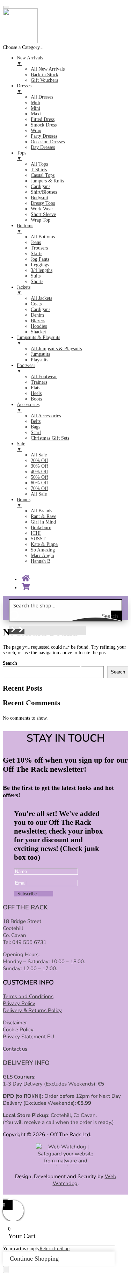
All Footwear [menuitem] (44, 376)
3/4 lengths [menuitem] (41, 270)
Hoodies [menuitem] (39, 326)
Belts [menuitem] (36, 421)
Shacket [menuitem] (38, 331)
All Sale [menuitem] (39, 454)
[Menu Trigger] (5, 7)
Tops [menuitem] (21, 155)
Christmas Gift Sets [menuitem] (50, 438)
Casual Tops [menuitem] (42, 175)
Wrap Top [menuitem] (40, 220)
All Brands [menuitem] (41, 510)
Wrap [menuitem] (36, 130)
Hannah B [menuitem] (40, 561)
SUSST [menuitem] (38, 538)
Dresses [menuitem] (24, 88)
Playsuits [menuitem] (39, 359)
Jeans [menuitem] (36, 242)
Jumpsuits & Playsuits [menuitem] (38, 340)
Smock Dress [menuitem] (44, 125)
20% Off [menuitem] (39, 460)
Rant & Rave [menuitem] (43, 516)
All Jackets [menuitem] (41, 298)
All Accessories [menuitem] (46, 415)
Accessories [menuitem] (28, 407)
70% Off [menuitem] (39, 488)
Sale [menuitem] (21, 446)
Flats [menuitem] (35, 387)
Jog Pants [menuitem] (40, 259)
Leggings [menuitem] (40, 264)
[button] (13, 631)
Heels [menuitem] (36, 393)
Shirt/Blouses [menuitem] (44, 192)
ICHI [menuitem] (36, 533)
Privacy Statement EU (28, 1036)
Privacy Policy (19, 1003)
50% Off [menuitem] (39, 477)
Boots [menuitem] (36, 399)
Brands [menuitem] (23, 502)
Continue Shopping (34, 1258)
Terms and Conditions (28, 996)
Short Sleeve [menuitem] (43, 214)
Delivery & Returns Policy (32, 1010)
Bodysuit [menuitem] (39, 197)
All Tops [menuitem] (39, 164)
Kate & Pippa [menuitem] (44, 544)
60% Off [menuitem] (39, 482)
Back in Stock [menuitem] (44, 74)
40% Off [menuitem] (39, 471)
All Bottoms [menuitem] (43, 236)
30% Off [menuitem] (39, 466)
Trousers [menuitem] (39, 248)
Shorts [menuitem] (37, 281)
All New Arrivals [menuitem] (48, 69)
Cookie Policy (18, 1029)
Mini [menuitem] (35, 108)
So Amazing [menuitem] (43, 550)
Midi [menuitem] (35, 102)
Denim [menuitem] (37, 315)
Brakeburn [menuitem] (41, 527)
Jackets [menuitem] (23, 289)
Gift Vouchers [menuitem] (44, 80)
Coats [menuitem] (36, 304)
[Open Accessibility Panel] (5, 1269)
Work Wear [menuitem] (42, 208)
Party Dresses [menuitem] (44, 136)
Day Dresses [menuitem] (43, 147)
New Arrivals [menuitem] (30, 60)
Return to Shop (54, 1248)
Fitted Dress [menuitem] (42, 119)
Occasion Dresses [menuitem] (48, 141)
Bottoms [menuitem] (25, 228)
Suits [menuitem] (36, 276)
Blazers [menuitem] (38, 320)
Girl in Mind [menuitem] (43, 522)
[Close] (5, 1199)
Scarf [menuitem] (36, 432)
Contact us (15, 1048)
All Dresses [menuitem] (42, 97)
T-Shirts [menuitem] (39, 169)
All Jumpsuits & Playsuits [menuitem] (56, 348)
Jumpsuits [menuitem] (40, 354)
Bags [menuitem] (35, 427)
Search (118, 672)
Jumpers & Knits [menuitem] (47, 180)
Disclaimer (15, 1022)
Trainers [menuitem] (39, 382)
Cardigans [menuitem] (40, 186)
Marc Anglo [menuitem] (42, 555)
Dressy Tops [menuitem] (43, 203)
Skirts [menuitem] (36, 253)
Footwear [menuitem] (26, 368)
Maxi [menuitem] (36, 113)
